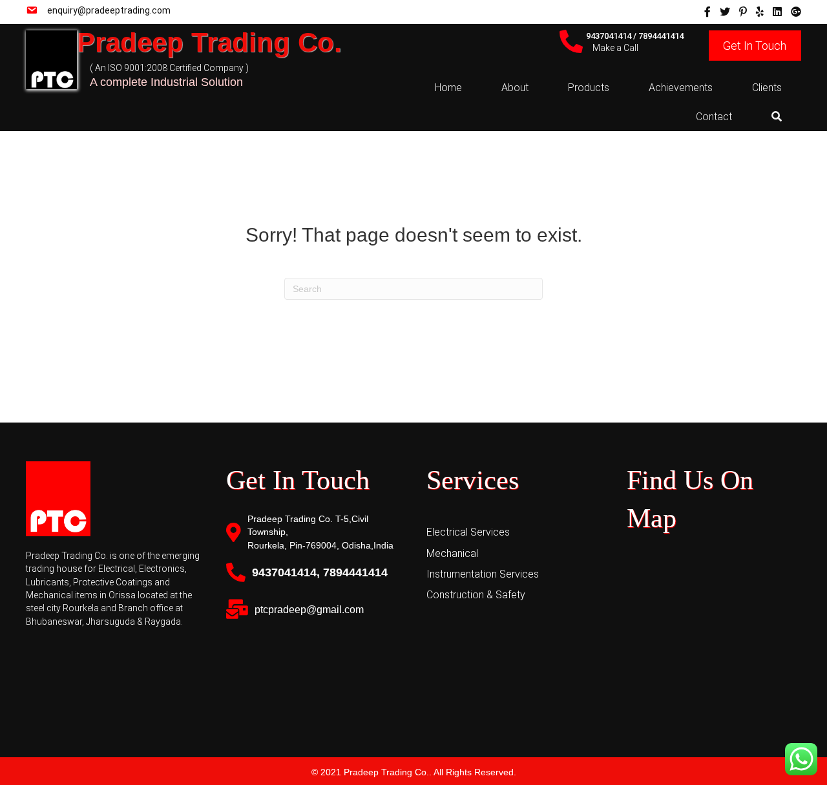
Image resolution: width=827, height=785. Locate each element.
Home (448, 87)
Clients (767, 87)
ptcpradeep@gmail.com (309, 609)
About (515, 87)
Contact (714, 116)
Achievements (681, 87)
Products (588, 87)
